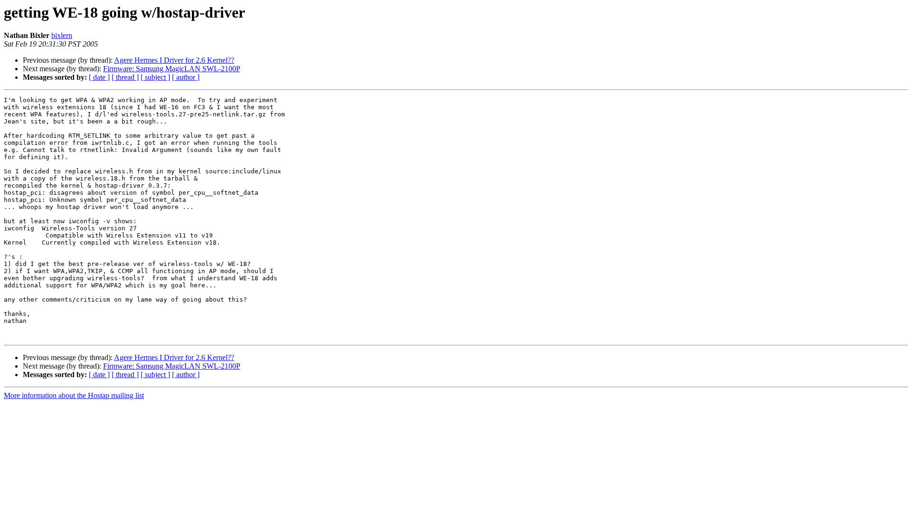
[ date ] (99, 77)
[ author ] (186, 77)
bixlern (61, 35)
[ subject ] (155, 77)
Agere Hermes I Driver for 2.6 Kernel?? (174, 60)
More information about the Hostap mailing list (74, 395)
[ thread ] (125, 77)
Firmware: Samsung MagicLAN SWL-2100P (171, 69)
